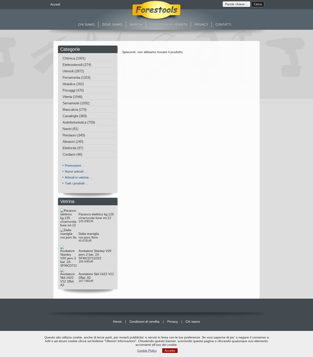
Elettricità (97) (73, 148)
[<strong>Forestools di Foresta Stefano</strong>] (156, 10)
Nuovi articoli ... (76, 171)
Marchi (136, 24)
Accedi (55, 4)
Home (117, 321)
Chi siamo (86, 24)
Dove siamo (112, 24)
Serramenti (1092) (76, 103)
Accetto (170, 350)
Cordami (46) (72, 154)
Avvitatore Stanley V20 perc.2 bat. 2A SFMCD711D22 (95, 254)
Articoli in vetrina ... (78, 177)
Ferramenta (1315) (77, 77)
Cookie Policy (147, 350)
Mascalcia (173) (75, 109)
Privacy (201, 24)
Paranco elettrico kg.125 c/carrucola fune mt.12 (96, 216)
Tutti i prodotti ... (76, 183)
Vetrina (68, 201)
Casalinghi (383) (75, 116)
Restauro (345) (74, 135)
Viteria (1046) (72, 97)
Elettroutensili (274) (77, 65)
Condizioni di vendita (168, 24)
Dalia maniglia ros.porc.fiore (89, 235)
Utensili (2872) (73, 71)
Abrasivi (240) (73, 141)
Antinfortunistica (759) (79, 122)
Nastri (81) (70, 129)
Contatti (223, 24)
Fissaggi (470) (73, 90)
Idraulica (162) (73, 84)
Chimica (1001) (74, 58)
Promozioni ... (75, 165)
